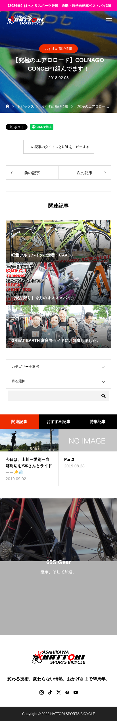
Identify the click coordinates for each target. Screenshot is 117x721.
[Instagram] (41, 692)
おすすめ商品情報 (58, 49)
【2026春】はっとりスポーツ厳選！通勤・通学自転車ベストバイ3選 (58, 6)
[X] (58, 692)
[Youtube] (75, 692)
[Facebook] (67, 692)
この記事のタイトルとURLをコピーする (58, 147)
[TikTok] (50, 692)
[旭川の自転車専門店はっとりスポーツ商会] (25, 20)
